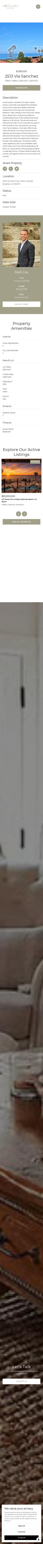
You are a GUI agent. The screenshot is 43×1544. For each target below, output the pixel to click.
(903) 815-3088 (21, 289)
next (24, 513)
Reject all (21, 1526)
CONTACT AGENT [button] (21, 304)
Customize (21, 1532)
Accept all (21, 1537)
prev (18, 513)
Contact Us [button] (21, 1381)
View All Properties (21, 522)
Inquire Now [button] (21, 88)
